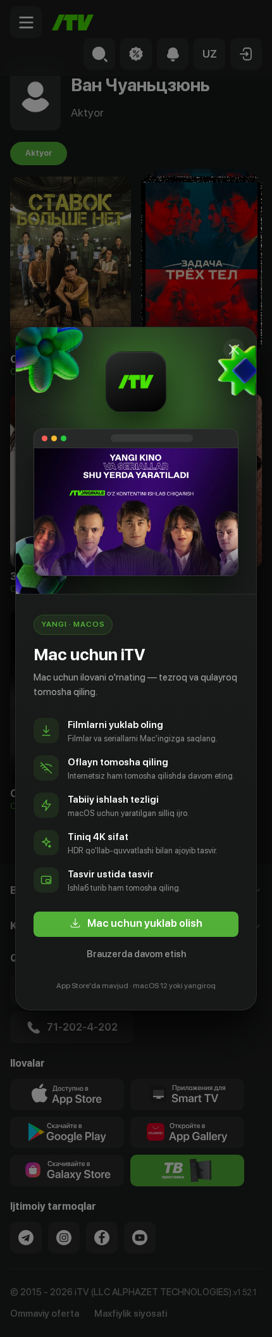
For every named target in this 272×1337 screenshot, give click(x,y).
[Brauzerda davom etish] (234, 349)
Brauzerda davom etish (136, 954)
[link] (136, 924)
